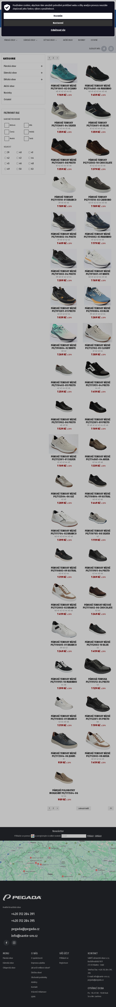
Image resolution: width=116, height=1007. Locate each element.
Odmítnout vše (58, 30)
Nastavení (58, 23)
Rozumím (58, 15)
